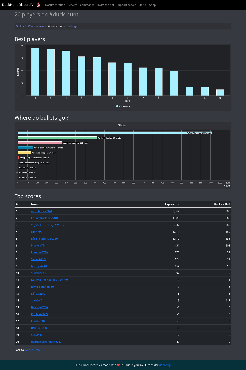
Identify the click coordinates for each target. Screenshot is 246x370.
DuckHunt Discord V (18, 4)
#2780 (46, 342)
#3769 (41, 273)
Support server (126, 5)
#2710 (38, 321)
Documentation (55, 5)
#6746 (39, 307)
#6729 (39, 252)
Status (143, 5)
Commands (87, 5)
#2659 (38, 293)
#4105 (47, 225)
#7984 (39, 245)
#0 (36, 232)
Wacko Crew (32, 350)
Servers (72, 5)
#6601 (39, 266)
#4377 (38, 259)
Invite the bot (105, 5)
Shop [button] (152, 5)
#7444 (41, 211)
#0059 (39, 314)
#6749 (49, 280)
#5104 (44, 218)
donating (165, 365)
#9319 (44, 238)
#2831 (38, 335)
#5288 (39, 328)
